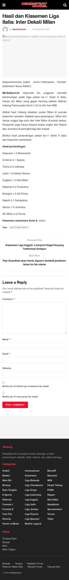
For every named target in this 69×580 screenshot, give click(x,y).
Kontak (5, 542)
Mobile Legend (33, 523)
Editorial (7, 499)
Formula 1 (7, 504)
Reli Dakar (52, 499)
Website (6, 368)
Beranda (6, 563)
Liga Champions (34, 485)
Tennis (51, 514)
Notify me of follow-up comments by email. (25, 386)
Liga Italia (30, 504)
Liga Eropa (31, 489)
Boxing (6, 485)
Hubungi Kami (53, 566)
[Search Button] (65, 5)
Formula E (7, 509)
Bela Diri (7, 480)
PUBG (50, 489)
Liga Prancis (32, 514)
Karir (4, 545)
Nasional (52, 475)
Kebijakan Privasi (35, 563)
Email (6, 353)
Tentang (18, 563)
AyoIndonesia (19, 29)
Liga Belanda (32, 480)
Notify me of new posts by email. (20, 396)
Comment (8, 299)
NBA (49, 480)
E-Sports (7, 494)
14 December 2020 (40, 29)
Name (6, 339)
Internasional (32, 470)
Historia (6, 518)
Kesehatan (31, 475)
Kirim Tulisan (8, 549)
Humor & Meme (10, 523)
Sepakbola (53, 504)
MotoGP (51, 470)
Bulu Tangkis (9, 489)
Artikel (5, 470)
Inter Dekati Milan (19, 227)
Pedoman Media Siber (12, 566)
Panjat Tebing (54, 485)
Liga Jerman (31, 509)
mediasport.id (15, 572)
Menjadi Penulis (35, 566)
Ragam (51, 494)
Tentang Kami (9, 538)
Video (50, 518)
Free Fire (7, 514)
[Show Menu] (3, 5)
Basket (6, 475)
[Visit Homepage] (34, 5)
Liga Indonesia (33, 494)
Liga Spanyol (32, 518)
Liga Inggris (31, 499)
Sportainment (54, 509)
